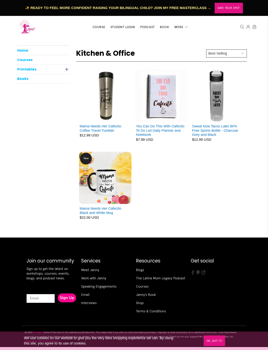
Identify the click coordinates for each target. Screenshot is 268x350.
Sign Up (67, 297)
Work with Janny (93, 278)
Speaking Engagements (99, 286)
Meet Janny (90, 270)
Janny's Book (146, 294)
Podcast (147, 27)
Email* (31, 290)
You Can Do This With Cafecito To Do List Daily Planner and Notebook (160, 130)
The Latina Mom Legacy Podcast (160, 278)
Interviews (89, 303)
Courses (25, 59)
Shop (140, 303)
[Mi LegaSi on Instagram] (203, 273)
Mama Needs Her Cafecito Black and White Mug (100, 211)
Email (85, 294)
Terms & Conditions (151, 311)
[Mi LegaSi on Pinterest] (198, 273)
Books (22, 78)
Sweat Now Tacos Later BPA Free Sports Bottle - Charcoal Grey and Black (215, 130)
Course (99, 27)
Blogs (140, 270)
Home (22, 50)
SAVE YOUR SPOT (229, 8)
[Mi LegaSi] (26, 26)
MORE (178, 27)
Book (164, 27)
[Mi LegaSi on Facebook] (193, 273)
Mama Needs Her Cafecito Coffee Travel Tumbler (100, 128)
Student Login (122, 27)
